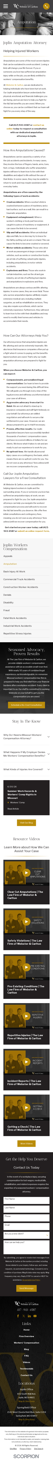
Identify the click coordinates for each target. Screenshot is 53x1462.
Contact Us (26, 1375)
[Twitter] (23, 1316)
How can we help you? (14, 1242)
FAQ (26, 1355)
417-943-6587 (26, 1310)
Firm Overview (26, 1336)
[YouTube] (35, 1316)
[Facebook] (18, 1316)
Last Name (10, 1208)
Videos (26, 1362)
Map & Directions (26, 1401)
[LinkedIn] (29, 1316)
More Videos (27, 1143)
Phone (8, 1216)
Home (27, 1329)
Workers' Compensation (26, 1342)
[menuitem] (26, 556)
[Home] (25, 6)
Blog (26, 1349)
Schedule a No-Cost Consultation (26, 705)
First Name (10, 1199)
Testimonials (26, 1368)
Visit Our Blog (26, 822)
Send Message (26, 1288)
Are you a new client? (14, 1234)
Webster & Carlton (14, 85)
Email (7, 1225)
